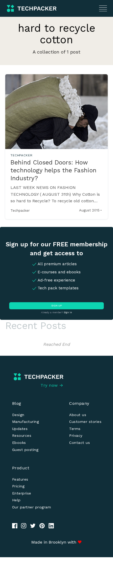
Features (20, 479)
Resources (22, 435)
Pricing (18, 486)
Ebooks (19, 442)
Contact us (79, 442)
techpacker (21, 155)
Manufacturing (25, 421)
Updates (20, 429)
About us (77, 415)
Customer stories (85, 421)
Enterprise (21, 493)
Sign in (68, 312)
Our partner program (31, 507)
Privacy (76, 435)
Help (16, 500)
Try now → (51, 385)
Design (18, 415)
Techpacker (20, 210)
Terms (75, 429)
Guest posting (25, 450)
